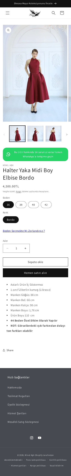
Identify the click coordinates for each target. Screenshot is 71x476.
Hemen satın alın (35, 273)
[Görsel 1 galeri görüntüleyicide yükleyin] (17, 134)
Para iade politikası (36, 460)
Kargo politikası (38, 465)
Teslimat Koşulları (19, 396)
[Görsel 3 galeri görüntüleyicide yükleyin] (53, 134)
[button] (7, 13)
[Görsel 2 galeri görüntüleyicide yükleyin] (35, 134)
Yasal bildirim (57, 465)
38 (21, 204)
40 (33, 204)
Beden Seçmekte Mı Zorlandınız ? (24, 231)
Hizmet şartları (19, 465)
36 (8, 204)
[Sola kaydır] (4, 134)
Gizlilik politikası (58, 460)
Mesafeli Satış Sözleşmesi (23, 422)
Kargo (18, 191)
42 (46, 204)
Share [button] (10, 350)
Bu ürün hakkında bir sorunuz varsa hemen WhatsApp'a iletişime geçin (38, 154)
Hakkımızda (15, 387)
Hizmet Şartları (17, 413)
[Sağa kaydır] (67, 134)
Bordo (11, 219)
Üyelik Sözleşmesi (19, 404)
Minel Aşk (29, 455)
